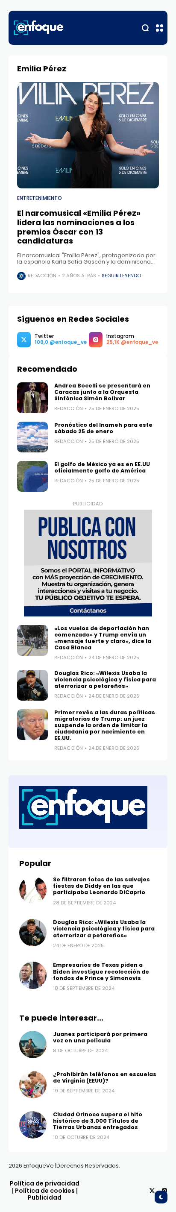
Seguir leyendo (121, 275)
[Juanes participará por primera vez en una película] (33, 1044)
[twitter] (152, 1191)
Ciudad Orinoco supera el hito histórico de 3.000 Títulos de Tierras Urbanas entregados (97, 1121)
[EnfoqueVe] (38, 27)
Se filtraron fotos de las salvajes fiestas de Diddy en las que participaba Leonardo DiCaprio (101, 886)
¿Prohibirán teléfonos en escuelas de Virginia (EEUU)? (104, 1077)
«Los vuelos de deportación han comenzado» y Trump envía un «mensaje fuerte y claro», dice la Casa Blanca (102, 638)
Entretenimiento (39, 198)
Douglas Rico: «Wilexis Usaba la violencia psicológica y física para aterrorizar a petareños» (105, 679)
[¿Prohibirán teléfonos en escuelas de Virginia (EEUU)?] (33, 1084)
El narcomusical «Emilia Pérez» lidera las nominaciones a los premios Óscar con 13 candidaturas (79, 227)
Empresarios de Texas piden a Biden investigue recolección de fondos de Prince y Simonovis (101, 971)
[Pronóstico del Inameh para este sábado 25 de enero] (32, 437)
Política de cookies (45, 1190)
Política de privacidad (44, 1183)
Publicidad (45, 1197)
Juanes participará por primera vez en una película (100, 1037)
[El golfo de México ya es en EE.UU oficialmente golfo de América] (32, 476)
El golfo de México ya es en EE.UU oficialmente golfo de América (102, 467)
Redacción (42, 275)
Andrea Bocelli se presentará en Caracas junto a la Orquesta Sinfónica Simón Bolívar (102, 392)
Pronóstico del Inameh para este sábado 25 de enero (103, 428)
